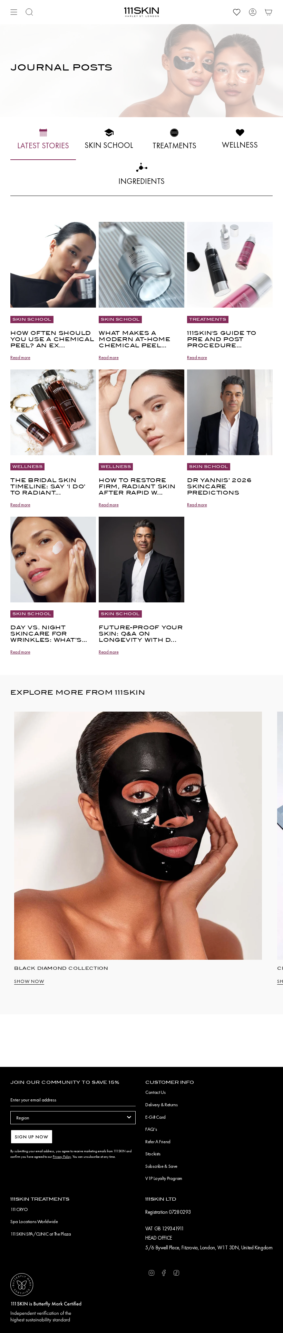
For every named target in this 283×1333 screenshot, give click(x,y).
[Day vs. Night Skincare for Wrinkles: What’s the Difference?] (53, 559)
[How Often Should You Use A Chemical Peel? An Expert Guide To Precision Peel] (53, 265)
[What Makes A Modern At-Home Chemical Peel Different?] (141, 265)
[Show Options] (129, 1117)
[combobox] (71, 1117)
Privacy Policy (62, 1156)
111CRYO (19, 1209)
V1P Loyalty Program (163, 1178)
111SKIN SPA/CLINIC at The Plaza (40, 1234)
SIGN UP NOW (31, 1137)
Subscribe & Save (161, 1166)
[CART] (268, 12)
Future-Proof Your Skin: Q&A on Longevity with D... (141, 634)
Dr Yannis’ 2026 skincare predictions (219, 486)
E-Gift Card (155, 1117)
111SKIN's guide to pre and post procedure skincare (221, 339)
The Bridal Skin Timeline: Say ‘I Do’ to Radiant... (48, 486)
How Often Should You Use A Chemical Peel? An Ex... (52, 339)
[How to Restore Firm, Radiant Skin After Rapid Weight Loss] (141, 412)
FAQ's (151, 1129)
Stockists (152, 1154)
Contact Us (155, 1092)
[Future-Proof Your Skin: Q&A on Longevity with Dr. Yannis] (141, 559)
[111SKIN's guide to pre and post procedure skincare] (230, 265)
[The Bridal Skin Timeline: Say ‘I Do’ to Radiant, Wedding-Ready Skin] (53, 412)
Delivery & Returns (161, 1104)
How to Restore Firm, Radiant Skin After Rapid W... (137, 486)
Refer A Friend (157, 1141)
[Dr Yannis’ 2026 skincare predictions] (230, 412)
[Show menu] (14, 12)
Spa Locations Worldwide (34, 1221)
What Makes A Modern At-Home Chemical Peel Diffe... (134, 339)
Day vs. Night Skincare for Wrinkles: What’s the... (46, 634)
